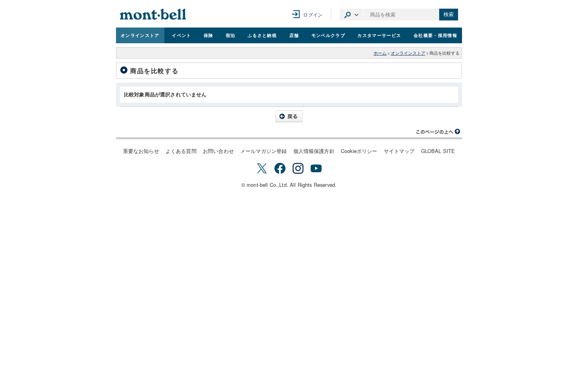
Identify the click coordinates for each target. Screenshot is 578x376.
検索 (449, 14)
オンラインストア (140, 35)
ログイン (312, 14)
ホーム (380, 53)
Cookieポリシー (359, 151)
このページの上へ (438, 131)
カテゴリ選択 (351, 14)
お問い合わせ (218, 151)
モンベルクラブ (328, 35)
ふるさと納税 (262, 35)
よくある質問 (181, 151)
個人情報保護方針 (314, 151)
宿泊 (231, 35)
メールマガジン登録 (263, 151)
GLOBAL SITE (438, 151)
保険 (209, 35)
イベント (181, 35)
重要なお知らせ (141, 151)
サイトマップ (399, 151)
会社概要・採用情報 (435, 35)
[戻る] (289, 116)
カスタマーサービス (379, 35)
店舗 (294, 35)
